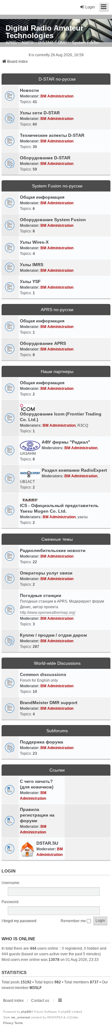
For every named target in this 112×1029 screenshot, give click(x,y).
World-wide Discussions (57, 663)
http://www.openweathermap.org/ (47, 612)
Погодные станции (40, 595)
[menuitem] (8, 1023)
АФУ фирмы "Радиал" (66, 442)
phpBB (26, 1011)
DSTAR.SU (47, 843)
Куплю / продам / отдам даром (53, 635)
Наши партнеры (57, 371)
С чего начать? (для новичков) (37, 784)
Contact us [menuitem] (40, 1000)
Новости (29, 90)
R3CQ (82, 425)
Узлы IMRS (31, 264)
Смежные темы (57, 539)
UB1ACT (27, 482)
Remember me (74, 921)
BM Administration (56, 96)
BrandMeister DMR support (48, 702)
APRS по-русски (57, 309)
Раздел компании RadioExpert (74, 470)
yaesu (82, 517)
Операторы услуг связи (46, 572)
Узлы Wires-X (34, 242)
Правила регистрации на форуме (37, 815)
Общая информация (42, 197)
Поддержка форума (41, 741)
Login (9, 870)
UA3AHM (28, 453)
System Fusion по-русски (57, 185)
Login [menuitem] (90, 7)
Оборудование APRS (43, 343)
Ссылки (57, 770)
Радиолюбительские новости (53, 550)
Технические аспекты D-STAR (52, 135)
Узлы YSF (30, 281)
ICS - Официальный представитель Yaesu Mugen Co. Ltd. (59, 508)
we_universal (20, 1017)
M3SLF (36, 988)
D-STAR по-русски (57, 79)
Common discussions (43, 674)
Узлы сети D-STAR (40, 112)
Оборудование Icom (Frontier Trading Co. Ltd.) (60, 416)
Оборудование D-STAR (45, 157)
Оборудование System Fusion (53, 219)
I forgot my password (19, 921)
